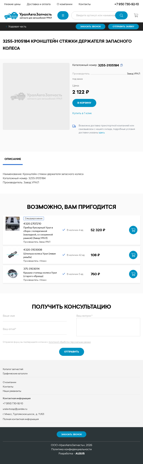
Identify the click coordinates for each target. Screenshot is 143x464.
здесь (102, 132)
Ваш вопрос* (84, 315)
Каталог (63, 15)
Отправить (71, 351)
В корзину (84, 102)
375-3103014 (31, 268)
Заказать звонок (71, 434)
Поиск (121, 15)
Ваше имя (9, 315)
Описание (13, 159)
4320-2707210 (32, 223)
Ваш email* (9, 329)
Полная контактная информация (21, 419)
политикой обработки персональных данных (70, 342)
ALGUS (80, 453)
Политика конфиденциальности (71, 449)
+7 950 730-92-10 (126, 4)
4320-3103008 (32, 249)
